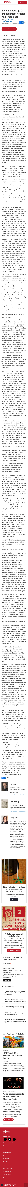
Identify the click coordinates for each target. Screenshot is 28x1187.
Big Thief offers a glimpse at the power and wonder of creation (15, 1013)
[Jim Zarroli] (4, 786)
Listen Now (14, 900)
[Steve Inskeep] (4, 804)
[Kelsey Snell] (4, 820)
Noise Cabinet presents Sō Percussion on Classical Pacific (13, 1096)
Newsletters (6, 1158)
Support (5, 1165)
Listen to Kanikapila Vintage (14, 887)
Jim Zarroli (9, 20)
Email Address (7, 963)
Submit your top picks (14, 950)
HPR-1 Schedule (7, 1149)
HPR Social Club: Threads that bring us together (12, 1055)
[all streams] (26, 1185)
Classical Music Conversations (9, 1091)
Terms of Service (7, 1174)
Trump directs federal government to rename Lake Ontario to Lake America (14, 1007)
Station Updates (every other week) (12, 970)
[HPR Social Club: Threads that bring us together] (13, 1042)
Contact (5, 1161)
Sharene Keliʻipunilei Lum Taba (9, 1102)
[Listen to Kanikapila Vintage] (14, 871)
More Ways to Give (7, 1168)
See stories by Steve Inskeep (18, 811)
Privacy (4, 1177)
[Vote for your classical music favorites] (14, 918)
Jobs (4, 1155)
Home (4, 1145)
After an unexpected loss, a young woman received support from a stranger (15, 1000)
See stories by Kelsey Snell (17, 850)
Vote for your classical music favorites (14, 935)
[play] (2, 1185)
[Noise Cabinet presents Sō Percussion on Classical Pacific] (13, 1083)
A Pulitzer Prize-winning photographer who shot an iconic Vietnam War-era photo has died (14, 992)
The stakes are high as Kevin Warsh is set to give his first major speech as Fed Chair (15, 1021)
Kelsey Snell (9, 21)
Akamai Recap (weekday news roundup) (13, 974)
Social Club (5, 1050)
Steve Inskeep (14, 802)
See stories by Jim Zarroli (17, 795)
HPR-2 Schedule (7, 1152)
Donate (23, 2)
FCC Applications (7, 1171)
